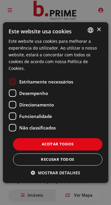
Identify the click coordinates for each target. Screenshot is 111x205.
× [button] (98, 29)
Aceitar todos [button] (57, 144)
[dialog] (55, 102)
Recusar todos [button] (57, 159)
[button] (55, 173)
